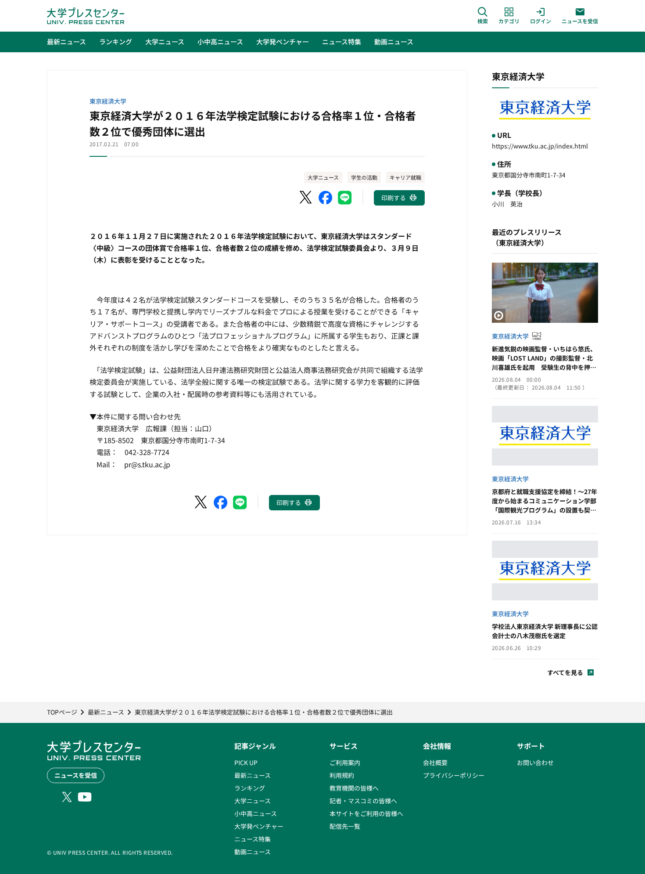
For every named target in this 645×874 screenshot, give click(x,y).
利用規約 (342, 775)
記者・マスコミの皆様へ (363, 800)
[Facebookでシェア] (326, 198)
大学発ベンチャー (258, 826)
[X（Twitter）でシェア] (306, 198)
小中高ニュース (255, 813)
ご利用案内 (345, 762)
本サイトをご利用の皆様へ (366, 813)
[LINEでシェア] (345, 198)
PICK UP (246, 762)
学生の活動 (364, 177)
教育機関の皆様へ (354, 788)
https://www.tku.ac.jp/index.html (540, 145)
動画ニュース (252, 851)
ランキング (249, 788)
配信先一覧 (345, 826)
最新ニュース (252, 775)
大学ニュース (323, 177)
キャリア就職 (405, 177)
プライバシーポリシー (453, 775)
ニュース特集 (252, 838)
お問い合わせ (535, 762)
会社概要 (435, 762)
